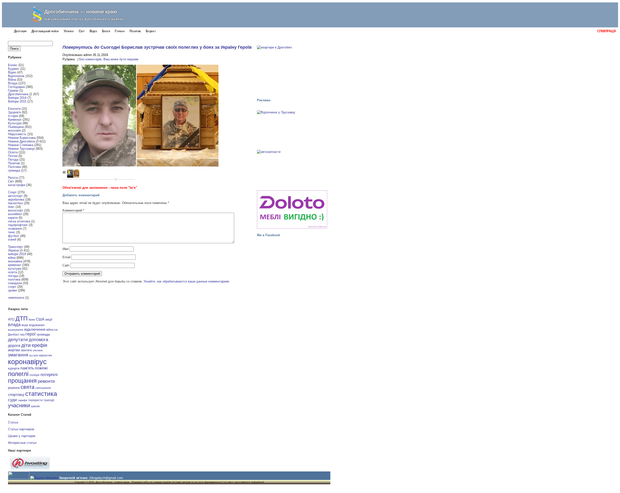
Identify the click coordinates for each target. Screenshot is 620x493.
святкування (43, 387)
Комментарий (73, 210)
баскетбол (15, 203)
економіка (15, 261)
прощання (22, 380)
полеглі (18, 373)
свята (27, 387)
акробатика (16, 199)
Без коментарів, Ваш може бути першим (108, 59)
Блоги (106, 31)
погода (13, 276)
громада (14, 170)
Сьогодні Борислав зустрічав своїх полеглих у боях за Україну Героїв (176, 47)
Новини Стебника (20, 145)
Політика (14, 167)
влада (14, 324)
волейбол (15, 214)
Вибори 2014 (17, 98)
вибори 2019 (17, 254)
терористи (35, 400)
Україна (69, 31)
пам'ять (27, 368)
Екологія (14, 108)
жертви (14, 350)
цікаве (12, 290)
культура (14, 268)
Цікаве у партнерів (21, 436)
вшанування (15, 329)
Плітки (12, 156)
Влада (12, 83)
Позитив (135, 31)
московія (14, 130)
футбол (13, 236)
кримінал (14, 265)
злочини (38, 350)
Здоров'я (14, 112)
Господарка (16, 87)
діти (26, 345)
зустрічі (33, 355)
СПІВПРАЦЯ (606, 31)
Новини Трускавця (21, 148)
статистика (41, 393)
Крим (32, 319)
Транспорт (15, 247)
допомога (38, 339)
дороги (14, 345)
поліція (34, 374)
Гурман (120, 31)
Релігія (13, 178)
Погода (13, 159)
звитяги (26, 350)
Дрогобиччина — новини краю (80, 11)
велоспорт (15, 210)
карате (13, 217)
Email (66, 257)
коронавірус (27, 362)
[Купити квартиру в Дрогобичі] (292, 69)
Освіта (13, 152)
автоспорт (15, 196)
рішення (14, 388)
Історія (13, 116)
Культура (15, 123)
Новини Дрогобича (21, 141)
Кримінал (15, 119)
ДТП (22, 318)
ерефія (39, 345)
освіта (12, 272)
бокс (11, 207)
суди (12, 399)
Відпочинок (16, 76)
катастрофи (16, 185)
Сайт (66, 265)
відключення (34, 329)
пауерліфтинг (18, 225)
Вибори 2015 (17, 101)
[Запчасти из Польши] (292, 168)
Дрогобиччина (18, 94)
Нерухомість (17, 134)
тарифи (22, 400)
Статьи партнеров (21, 429)
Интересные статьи (22, 443)
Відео (93, 31)
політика (14, 279)
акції (48, 319)
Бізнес (12, 65)
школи (35, 406)
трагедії (49, 400)
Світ (82, 31)
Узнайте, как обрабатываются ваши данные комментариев (186, 281)
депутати (18, 339)
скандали (15, 283)
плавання (15, 228)
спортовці (16, 394)
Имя (65, 249)
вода (25, 325)
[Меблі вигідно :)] (292, 209)
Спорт (12, 192)
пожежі (41, 368)
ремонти (46, 381)
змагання (18, 354)
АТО (11, 319)
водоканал (37, 325)
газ (22, 334)
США (40, 319)
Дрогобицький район (45, 31)
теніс (11, 232)
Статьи (13, 422)
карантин (45, 355)
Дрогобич (20, 31)
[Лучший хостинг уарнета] (30, 468)
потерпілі (49, 374)
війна (12, 257)
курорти (13, 368)
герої (30, 333)
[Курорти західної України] (292, 128)
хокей (12, 239)
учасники (19, 405)
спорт (12, 287)
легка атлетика (19, 221)
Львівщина (16, 127)
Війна (12, 79)
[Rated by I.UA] (18, 478)
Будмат (151, 31)
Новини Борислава (22, 138)
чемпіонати (16, 297)
